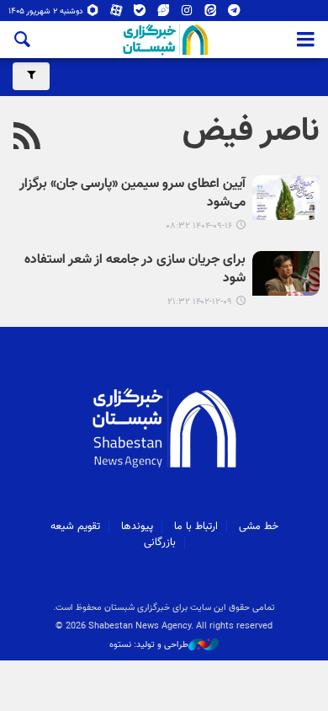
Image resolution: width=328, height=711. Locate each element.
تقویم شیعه (75, 526)
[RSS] (27, 138)
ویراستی (163, 14)
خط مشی (258, 526)
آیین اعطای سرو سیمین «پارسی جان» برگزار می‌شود (132, 194)
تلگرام (234, 14)
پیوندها (137, 526)
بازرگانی (160, 542)
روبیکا (93, 14)
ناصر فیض (251, 131)
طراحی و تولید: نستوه (148, 645)
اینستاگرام (187, 14)
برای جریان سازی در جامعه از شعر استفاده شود (135, 270)
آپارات (116, 14)
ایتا (210, 14)
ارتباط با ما (196, 526)
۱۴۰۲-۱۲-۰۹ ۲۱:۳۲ (199, 302)
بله (140, 14)
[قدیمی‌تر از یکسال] (286, 273)
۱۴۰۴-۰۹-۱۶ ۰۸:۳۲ (199, 226)
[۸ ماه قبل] (286, 197)
